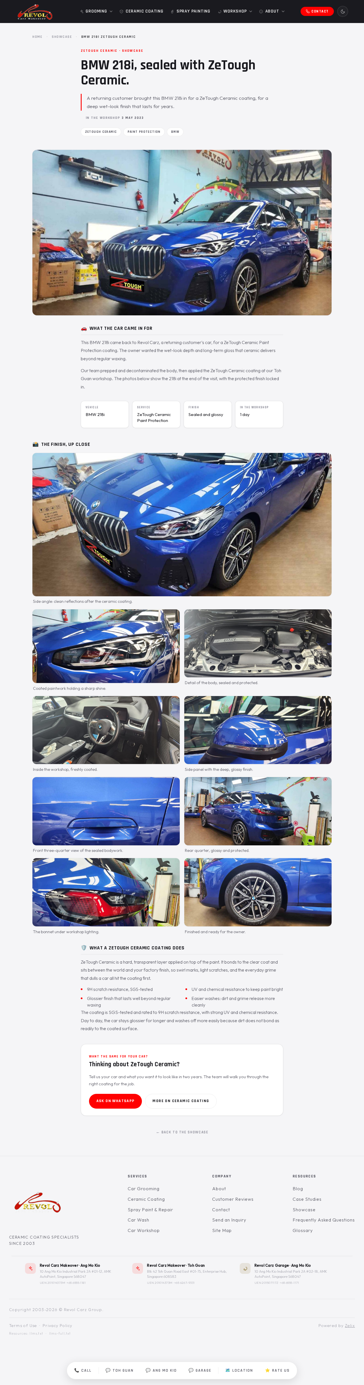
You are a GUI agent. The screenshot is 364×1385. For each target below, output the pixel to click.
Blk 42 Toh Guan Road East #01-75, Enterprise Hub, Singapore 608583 (187, 1274)
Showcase (62, 36)
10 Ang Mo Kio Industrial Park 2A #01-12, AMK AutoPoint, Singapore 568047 (75, 1274)
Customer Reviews (232, 1199)
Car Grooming (144, 1189)
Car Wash (138, 1220)
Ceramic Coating (146, 1199)
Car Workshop (144, 1230)
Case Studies (307, 1199)
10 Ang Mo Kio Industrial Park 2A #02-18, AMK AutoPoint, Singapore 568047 (291, 1274)
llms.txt (36, 1334)
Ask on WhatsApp (115, 1101)
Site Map (222, 1230)
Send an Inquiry (229, 1220)
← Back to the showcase (182, 1132)
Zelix (350, 1325)
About (219, 1189)
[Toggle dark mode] (342, 11)
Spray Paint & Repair (150, 1209)
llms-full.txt (60, 1334)
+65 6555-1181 (76, 1283)
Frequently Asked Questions (324, 1220)
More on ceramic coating (180, 1101)
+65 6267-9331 (184, 1283)
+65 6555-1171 (289, 1283)
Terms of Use (23, 1325)
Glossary (303, 1230)
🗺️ (239, 1370)
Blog (298, 1189)
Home (37, 36)
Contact (221, 1209)
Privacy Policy (58, 1325)
